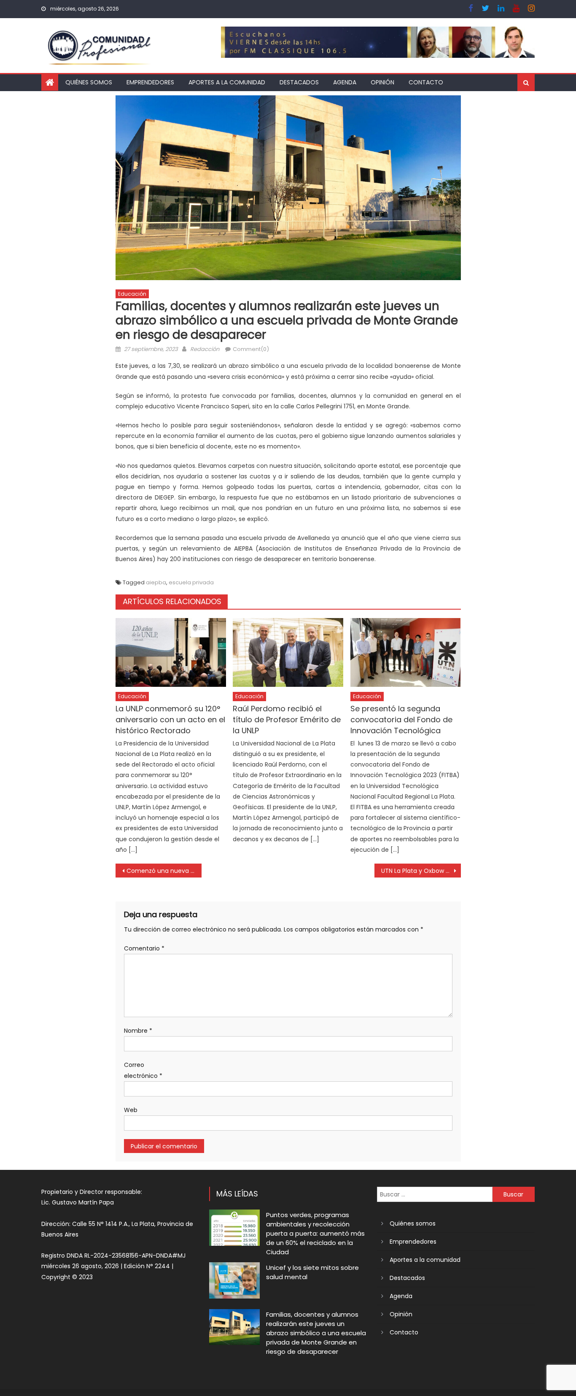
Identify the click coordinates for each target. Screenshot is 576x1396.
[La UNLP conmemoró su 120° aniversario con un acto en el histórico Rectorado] (171, 652)
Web (130, 1110)
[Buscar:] (435, 1194)
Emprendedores (150, 82)
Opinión (382, 82)
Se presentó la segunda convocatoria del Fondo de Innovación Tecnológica (401, 719)
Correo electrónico (143, 1070)
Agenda (344, 82)
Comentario (144, 948)
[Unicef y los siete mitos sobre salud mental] (234, 1280)
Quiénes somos (88, 82)
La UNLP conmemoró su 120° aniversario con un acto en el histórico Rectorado (170, 719)
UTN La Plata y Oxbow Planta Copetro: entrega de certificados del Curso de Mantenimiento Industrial (421, 871)
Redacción (204, 349)
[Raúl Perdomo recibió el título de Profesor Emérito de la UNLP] (288, 652)
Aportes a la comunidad (226, 82)
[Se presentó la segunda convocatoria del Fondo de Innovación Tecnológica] (405, 652)
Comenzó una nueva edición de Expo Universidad (164, 871)
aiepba (156, 582)
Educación (132, 293)
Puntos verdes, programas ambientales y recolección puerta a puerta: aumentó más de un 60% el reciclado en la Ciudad (315, 1233)
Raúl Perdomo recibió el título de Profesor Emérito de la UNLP (287, 719)
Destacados (299, 82)
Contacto (426, 82)
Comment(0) (251, 349)
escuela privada (191, 582)
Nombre (138, 1030)
